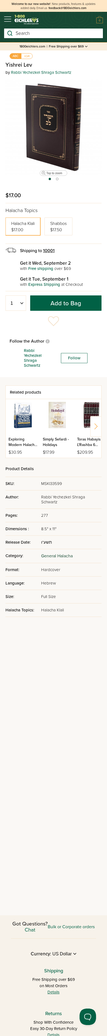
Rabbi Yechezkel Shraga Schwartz (41, 72)
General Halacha (57, 556)
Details (53, 992)
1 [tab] (49, 181)
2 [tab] (57, 181)
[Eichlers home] (26, 19)
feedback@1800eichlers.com (67, 8)
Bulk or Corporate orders (71, 927)
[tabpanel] (53, 127)
